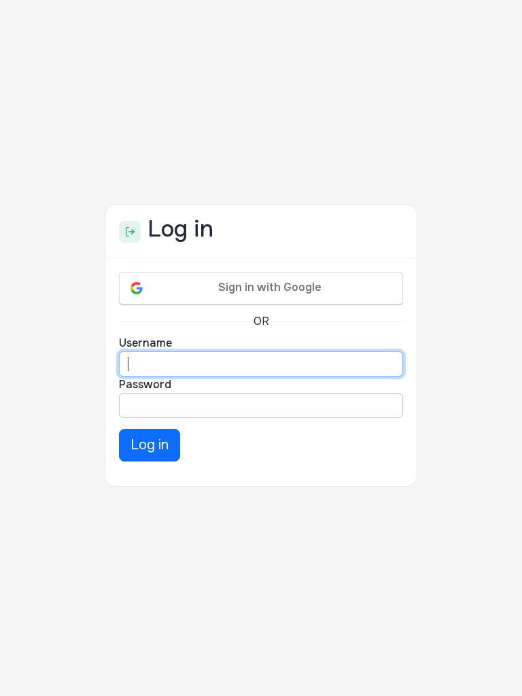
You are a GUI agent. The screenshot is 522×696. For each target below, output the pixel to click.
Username (145, 343)
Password (145, 384)
